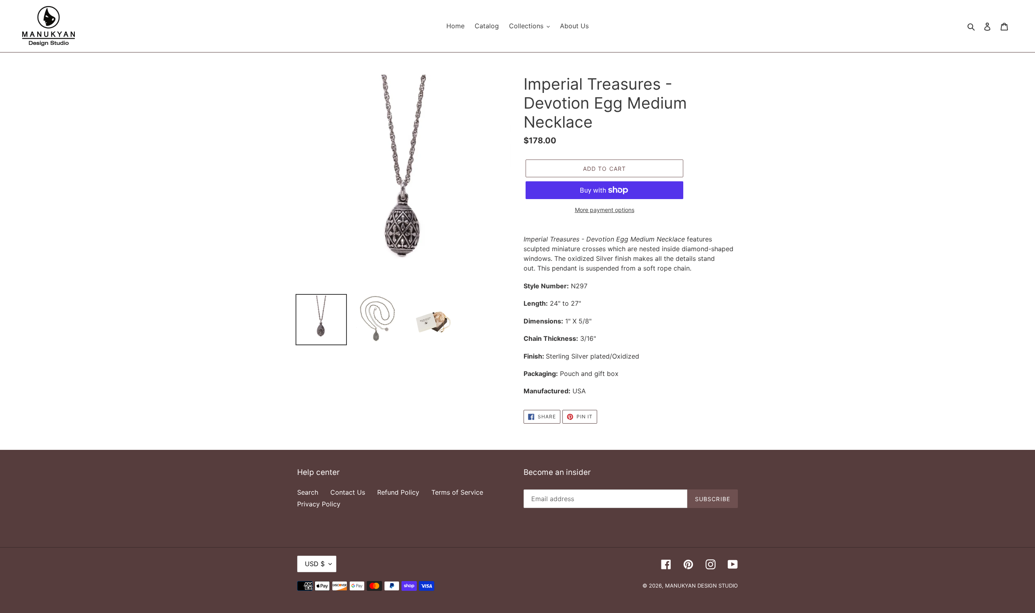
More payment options (604, 209)
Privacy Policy (318, 504)
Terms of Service (457, 492)
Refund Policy (398, 492)
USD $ (315, 564)
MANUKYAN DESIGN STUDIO (701, 585)
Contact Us (347, 492)
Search (307, 492)
